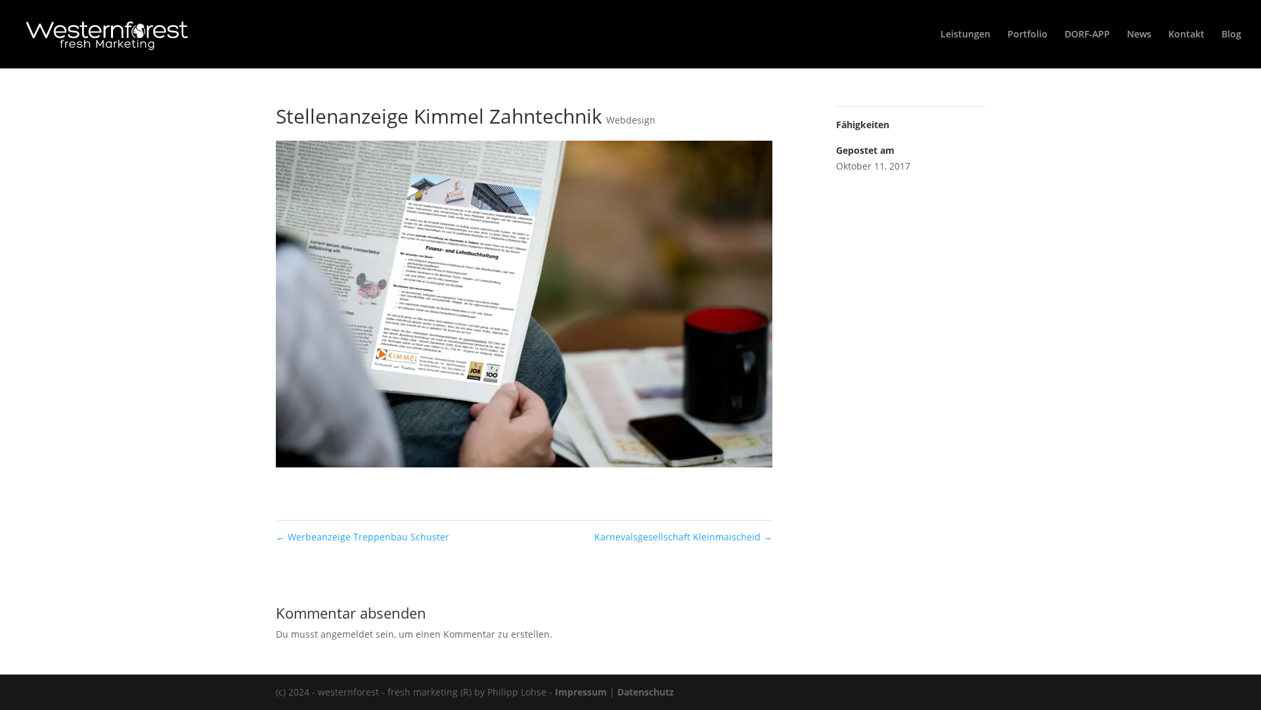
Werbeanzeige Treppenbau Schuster (362, 537)
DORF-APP (1087, 35)
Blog (1231, 35)
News (1139, 35)
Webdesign (630, 120)
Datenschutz (645, 692)
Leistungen (965, 35)
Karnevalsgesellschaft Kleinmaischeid (683, 537)
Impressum (581, 692)
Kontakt (1186, 35)
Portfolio (1027, 35)
